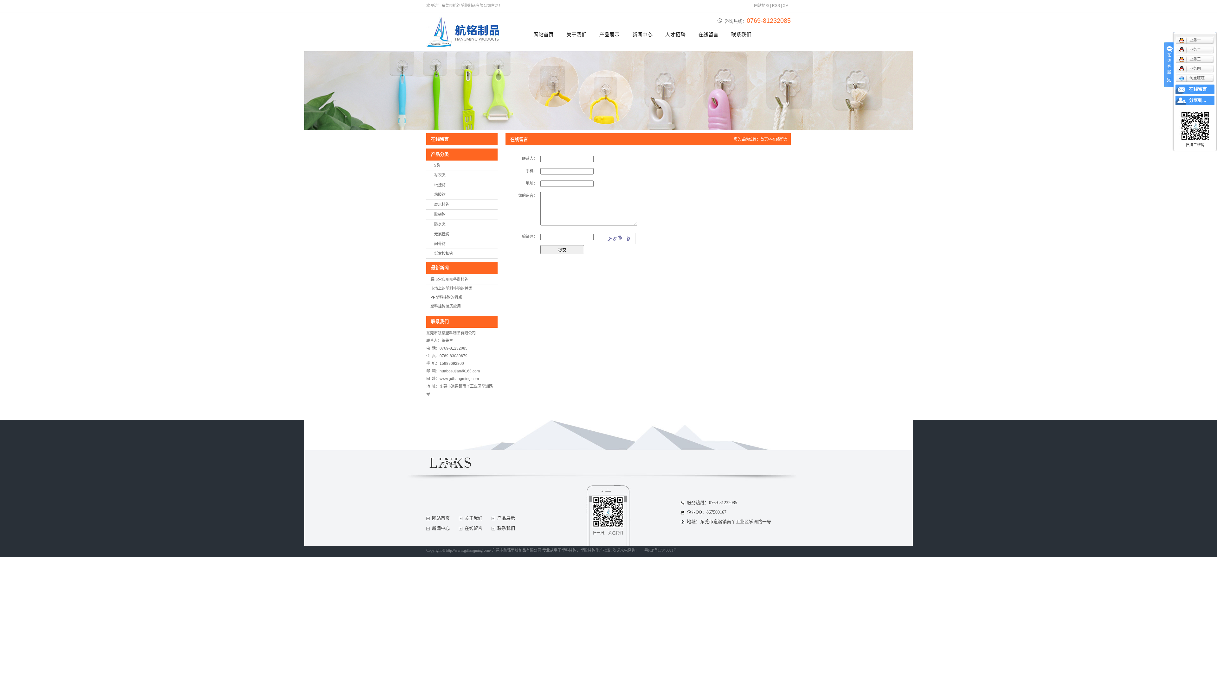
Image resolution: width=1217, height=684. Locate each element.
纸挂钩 (440, 185)
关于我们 (576, 34)
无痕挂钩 (441, 234)
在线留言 (708, 34)
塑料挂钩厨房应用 (445, 306)
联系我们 (741, 34)
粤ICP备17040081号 (660, 550)
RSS (776, 5)
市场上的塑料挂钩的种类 (451, 288)
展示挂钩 (441, 204)
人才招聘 (675, 34)
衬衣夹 (440, 175)
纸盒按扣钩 (443, 253)
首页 (764, 139)
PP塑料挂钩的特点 (446, 297)
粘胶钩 (440, 195)
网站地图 (761, 5)
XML (787, 5)
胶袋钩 (440, 214)
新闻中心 (642, 34)
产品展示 (609, 34)
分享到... (1197, 100)
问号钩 (440, 244)
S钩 (437, 165)
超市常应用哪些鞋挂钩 (449, 279)
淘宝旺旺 (1197, 78)
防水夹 (440, 224)
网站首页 (543, 34)
